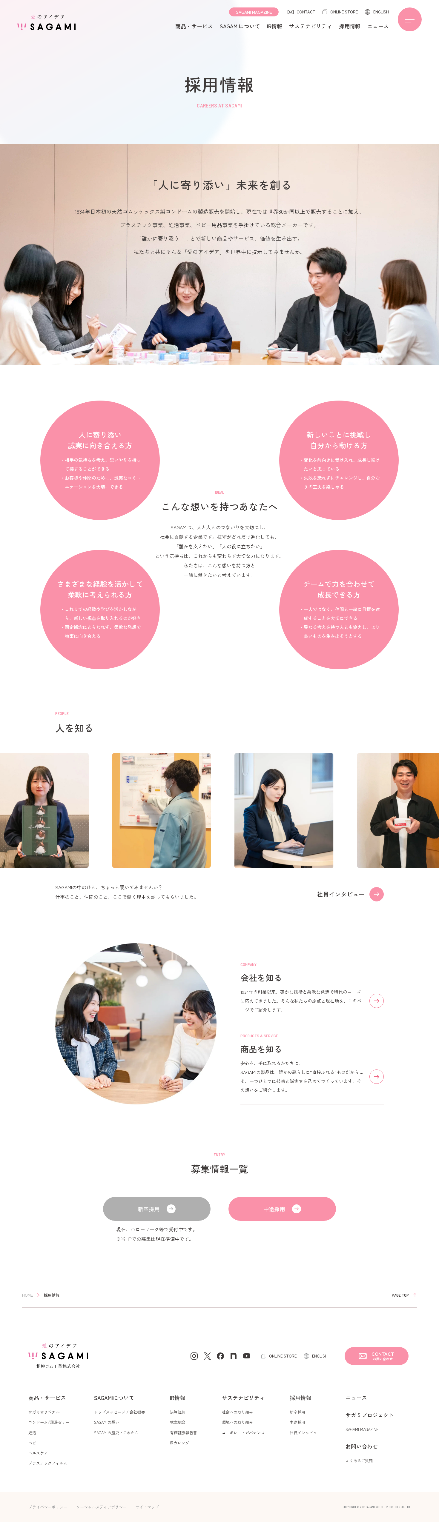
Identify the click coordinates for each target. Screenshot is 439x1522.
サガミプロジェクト (370, 1415)
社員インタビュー (305, 1432)
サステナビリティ (310, 26)
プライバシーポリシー (47, 1507)
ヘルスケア (38, 1453)
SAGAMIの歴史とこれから (116, 1432)
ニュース (378, 26)
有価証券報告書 (183, 1432)
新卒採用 (297, 1412)
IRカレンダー (181, 1443)
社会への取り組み (237, 1412)
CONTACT (306, 12)
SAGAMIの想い (106, 1422)
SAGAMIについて (240, 26)
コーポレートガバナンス (243, 1432)
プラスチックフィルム (47, 1463)
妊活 (32, 1432)
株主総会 (177, 1422)
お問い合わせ (362, 1446)
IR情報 (274, 26)
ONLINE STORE (344, 12)
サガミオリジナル (43, 1412)
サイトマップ (147, 1507)
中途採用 (274, 1209)
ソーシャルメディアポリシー (101, 1507)
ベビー (34, 1443)
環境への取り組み (237, 1422)
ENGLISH (381, 12)
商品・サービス (194, 26)
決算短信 (177, 1412)
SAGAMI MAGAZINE (254, 12)
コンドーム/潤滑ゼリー (48, 1422)
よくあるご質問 (359, 1460)
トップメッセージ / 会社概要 (119, 1412)
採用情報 (349, 26)
